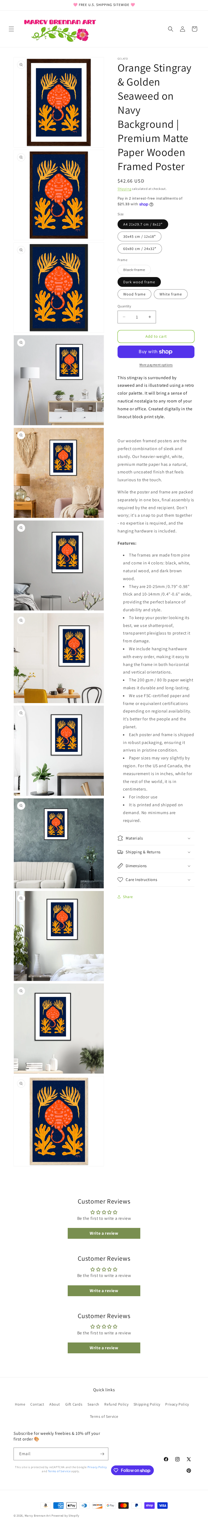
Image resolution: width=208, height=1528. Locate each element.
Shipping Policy (147, 1404)
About (54, 1404)
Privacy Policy (177, 1404)
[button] (11, 29)
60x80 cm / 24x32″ (139, 248)
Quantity (124, 306)
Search (93, 1404)
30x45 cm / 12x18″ (139, 236)
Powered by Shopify (65, 1515)
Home (20, 1404)
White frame (171, 294)
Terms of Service (104, 1416)
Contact (37, 1404)
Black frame (137, 271)
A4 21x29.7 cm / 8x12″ (142, 224)
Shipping (124, 189)
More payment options (156, 365)
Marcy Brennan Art (38, 1515)
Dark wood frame (139, 281)
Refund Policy (116, 1404)
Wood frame (134, 294)
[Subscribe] (102, 1454)
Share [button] (128, 896)
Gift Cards (74, 1404)
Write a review (104, 1233)
